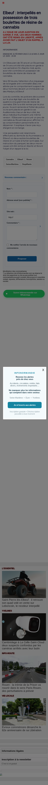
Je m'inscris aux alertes (25, 405)
